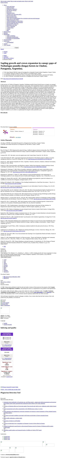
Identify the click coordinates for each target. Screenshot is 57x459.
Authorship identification (12, 37)
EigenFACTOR (9, 376)
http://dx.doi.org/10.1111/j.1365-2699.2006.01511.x (25, 172)
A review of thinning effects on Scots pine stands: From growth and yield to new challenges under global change (30, 406)
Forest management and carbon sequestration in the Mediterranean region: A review (23, 408)
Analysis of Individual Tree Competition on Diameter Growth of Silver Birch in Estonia (24, 423)
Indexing (6, 33)
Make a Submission (5, 305)
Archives (6, 56)
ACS (5, 261)
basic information (38, 292)
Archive (5, 43)
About (5, 5)
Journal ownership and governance (15, 22)
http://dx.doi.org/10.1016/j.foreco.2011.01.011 (14, 231)
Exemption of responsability (13, 38)
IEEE (5, 267)
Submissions (6, 34)
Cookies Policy (10, 27)
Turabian (6, 270)
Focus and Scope (11, 6)
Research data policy (11, 15)
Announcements (7, 39)
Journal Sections (10, 7)
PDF (5, 246)
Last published (10, 42)
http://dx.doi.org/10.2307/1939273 (9, 218)
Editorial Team (7, 31)
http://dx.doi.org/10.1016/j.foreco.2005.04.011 (11, 187)
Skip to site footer (29, 1)
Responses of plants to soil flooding (12, 420)
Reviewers (9, 11)
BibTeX (7, 278)
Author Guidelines (11, 35)
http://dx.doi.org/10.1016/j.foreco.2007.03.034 (44, 199)
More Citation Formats (6, 257)
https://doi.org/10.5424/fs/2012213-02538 (13, 78)
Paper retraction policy (12, 17)
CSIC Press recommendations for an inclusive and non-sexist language (23, 18)
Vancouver (6, 271)
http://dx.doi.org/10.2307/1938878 (14, 210)
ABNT (5, 263)
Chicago (5, 265)
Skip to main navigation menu (18, 1)
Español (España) (8, 324)
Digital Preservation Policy (13, 19)
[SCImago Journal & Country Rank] (9, 387)
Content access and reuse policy (14, 14)
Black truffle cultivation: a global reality (13, 418)
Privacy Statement (11, 26)
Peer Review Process (11, 10)
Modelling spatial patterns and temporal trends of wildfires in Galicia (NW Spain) (23, 430)
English (5, 323)
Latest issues (6, 41)
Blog (8, 30)
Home (5, 55)
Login (5, 53)
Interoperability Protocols (12, 23)
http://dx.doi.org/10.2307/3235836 (13, 183)
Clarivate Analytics (8, 344)
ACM (5, 259)
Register (5, 51)
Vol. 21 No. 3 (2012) (9, 58)
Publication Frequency (12, 9)
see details (18, 137)
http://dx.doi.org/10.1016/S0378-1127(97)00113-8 (40, 159)
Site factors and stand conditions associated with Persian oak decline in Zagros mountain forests (26, 415)
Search (16, 47)
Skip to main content (5, 1)
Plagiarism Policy (11, 13)
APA (5, 262)
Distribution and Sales (12, 25)
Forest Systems (4, 2)
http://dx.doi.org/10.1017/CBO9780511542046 (35, 166)
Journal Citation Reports (6, 345)
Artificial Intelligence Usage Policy (15, 21)
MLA (5, 269)
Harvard (5, 266)
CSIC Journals (7, 45)
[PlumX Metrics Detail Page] (5, 132)
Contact (8, 29)
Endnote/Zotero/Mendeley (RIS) (12, 276)
